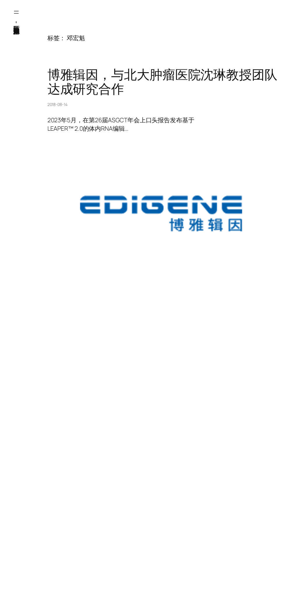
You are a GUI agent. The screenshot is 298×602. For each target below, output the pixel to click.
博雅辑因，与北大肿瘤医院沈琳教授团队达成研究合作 (162, 81)
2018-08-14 (57, 104)
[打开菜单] (16, 12)
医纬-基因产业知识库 (17, 21)
